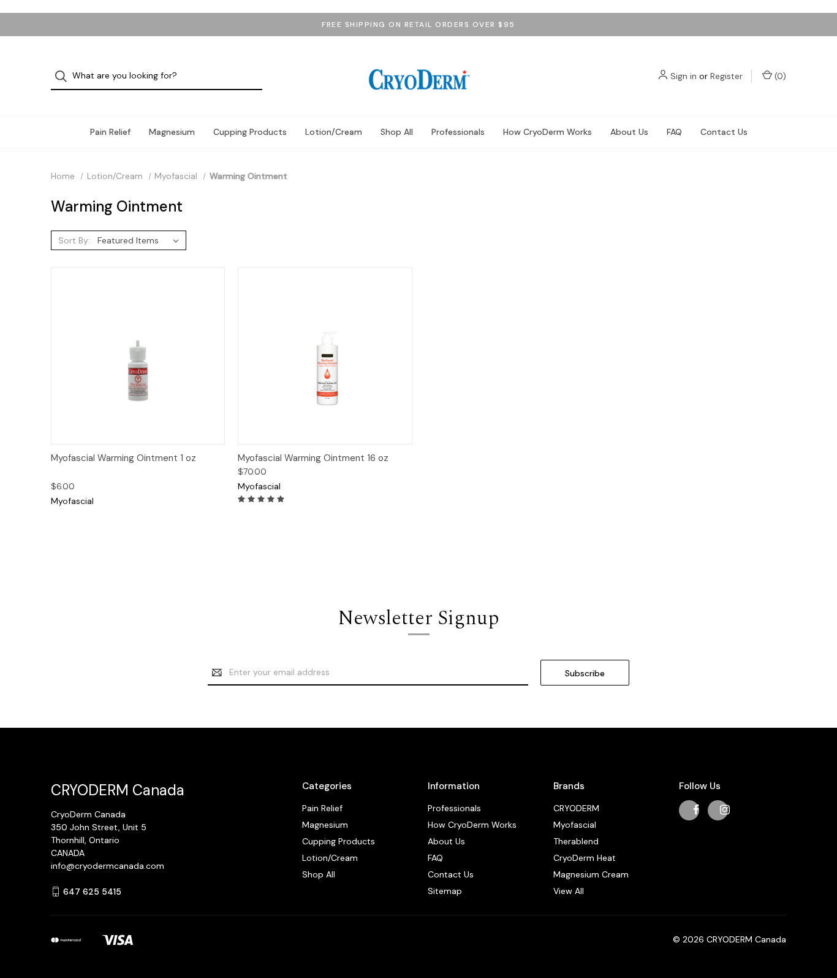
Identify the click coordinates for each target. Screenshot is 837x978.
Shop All (397, 131)
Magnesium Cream (591, 874)
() (779, 76)
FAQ (674, 131)
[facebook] (696, 809)
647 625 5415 (92, 891)
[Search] (64, 76)
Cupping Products (250, 131)
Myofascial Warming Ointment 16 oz (313, 458)
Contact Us (724, 131)
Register (726, 76)
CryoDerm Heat (584, 857)
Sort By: (74, 240)
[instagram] (725, 809)
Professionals (458, 131)
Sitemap (445, 890)
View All (568, 890)
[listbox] (141, 240)
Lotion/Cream (333, 131)
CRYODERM (576, 808)
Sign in (683, 76)
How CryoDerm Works (547, 131)
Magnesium (172, 131)
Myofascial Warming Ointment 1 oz (123, 458)
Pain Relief (110, 131)
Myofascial (574, 824)
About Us (629, 131)
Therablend (576, 841)
